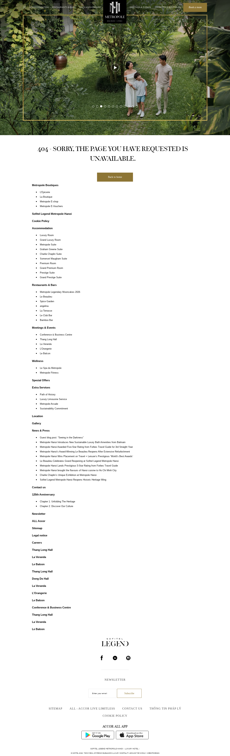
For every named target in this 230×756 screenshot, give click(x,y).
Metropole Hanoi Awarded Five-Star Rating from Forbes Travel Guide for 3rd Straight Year (86, 447)
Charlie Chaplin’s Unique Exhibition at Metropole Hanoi (68, 475)
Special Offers (41, 380)
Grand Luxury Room (50, 240)
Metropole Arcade (49, 404)
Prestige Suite (47, 273)
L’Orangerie (46, 349)
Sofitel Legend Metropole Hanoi (52, 213)
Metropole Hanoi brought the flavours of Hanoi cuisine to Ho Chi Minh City (78, 470)
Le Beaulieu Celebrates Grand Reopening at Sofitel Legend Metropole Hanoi (79, 461)
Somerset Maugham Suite (53, 258)
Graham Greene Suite (51, 249)
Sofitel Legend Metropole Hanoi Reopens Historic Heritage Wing (73, 480)
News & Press (41, 430)
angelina (44, 306)
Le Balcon (45, 353)
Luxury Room (47, 235)
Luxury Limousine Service (53, 399)
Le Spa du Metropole (50, 368)
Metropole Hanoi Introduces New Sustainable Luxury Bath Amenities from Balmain (82, 442)
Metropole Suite (48, 244)
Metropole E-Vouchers (51, 206)
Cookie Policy (40, 221)
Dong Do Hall (40, 578)
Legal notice (39, 535)
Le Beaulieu (46, 296)
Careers (37, 542)
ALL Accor (38, 520)
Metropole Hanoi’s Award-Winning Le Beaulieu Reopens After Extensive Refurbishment (85, 451)
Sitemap (37, 528)
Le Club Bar (46, 315)
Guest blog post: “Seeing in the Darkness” (62, 437)
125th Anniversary (90, 7)
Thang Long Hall (48, 339)
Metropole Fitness (49, 373)
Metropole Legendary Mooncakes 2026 (60, 292)
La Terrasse (46, 311)
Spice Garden (47, 301)
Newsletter (38, 513)
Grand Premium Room (51, 268)
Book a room (195, 7)
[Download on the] (132, 734)
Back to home (115, 177)
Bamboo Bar (46, 320)
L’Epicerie (45, 192)
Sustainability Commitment (54, 408)
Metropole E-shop (49, 201)
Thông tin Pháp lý (165, 708)
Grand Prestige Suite (51, 277)
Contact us (39, 487)
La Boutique (46, 197)
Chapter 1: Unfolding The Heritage (57, 501)
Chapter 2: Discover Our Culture (56, 506)
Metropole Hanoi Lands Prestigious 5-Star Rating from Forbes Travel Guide (79, 465)
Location (37, 416)
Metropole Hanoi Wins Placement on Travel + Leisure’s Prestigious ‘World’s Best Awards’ (86, 456)
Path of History (48, 394)
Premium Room (48, 263)
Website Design (153, 753)
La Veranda (46, 344)
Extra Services (41, 387)
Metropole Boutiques (168, 7)
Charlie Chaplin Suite (51, 254)
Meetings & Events (140, 7)
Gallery (36, 423)
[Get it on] (98, 734)
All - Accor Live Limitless (92, 708)
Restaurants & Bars (64, 7)
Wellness (37, 361)
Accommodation (39, 7)
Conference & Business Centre (56, 334)
